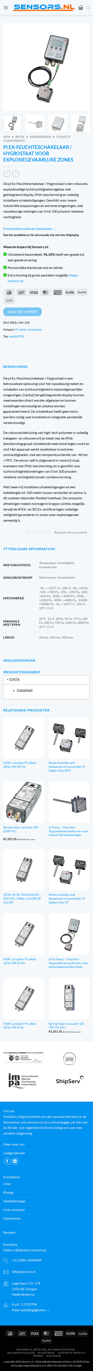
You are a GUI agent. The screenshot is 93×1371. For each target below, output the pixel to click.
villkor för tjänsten (56, 1365)
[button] (5, 7)
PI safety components (28, 329)
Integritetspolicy (71, 1352)
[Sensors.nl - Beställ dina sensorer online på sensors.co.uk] (43, 7)
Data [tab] (15, 679)
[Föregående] (10, 67)
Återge (38, 1355)
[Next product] (7, 173)
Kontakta (53, 1355)
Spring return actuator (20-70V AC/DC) (67, 1025)
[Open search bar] (88, 7)
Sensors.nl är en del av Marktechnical (45, 1349)
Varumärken (40, 137)
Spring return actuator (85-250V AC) (21, 829)
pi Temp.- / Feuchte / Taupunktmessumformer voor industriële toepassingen (68, 831)
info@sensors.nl (23, 1271)
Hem (6, 137)
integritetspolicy (32, 1365)
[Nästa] (83, 67)
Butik (20, 137)
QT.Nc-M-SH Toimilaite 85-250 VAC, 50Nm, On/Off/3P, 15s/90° (22, 898)
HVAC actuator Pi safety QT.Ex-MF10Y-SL (19, 764)
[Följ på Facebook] (7, 1161)
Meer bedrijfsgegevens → (31, 1310)
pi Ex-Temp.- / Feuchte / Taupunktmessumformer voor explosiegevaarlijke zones (68, 962)
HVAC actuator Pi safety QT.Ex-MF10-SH (19, 961)
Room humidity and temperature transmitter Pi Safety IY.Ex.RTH (67, 766)
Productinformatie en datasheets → (29, 228)
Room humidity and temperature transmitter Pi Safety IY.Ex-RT (67, 898)
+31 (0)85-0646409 (26, 1260)
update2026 (16, 336)
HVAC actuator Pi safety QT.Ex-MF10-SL (19, 1025)
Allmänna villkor (21, 1352)
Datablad (24, 690)
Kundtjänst (46, 1352)
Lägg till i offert (22, 312)
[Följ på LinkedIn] (15, 1161)
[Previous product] (15, 173)
